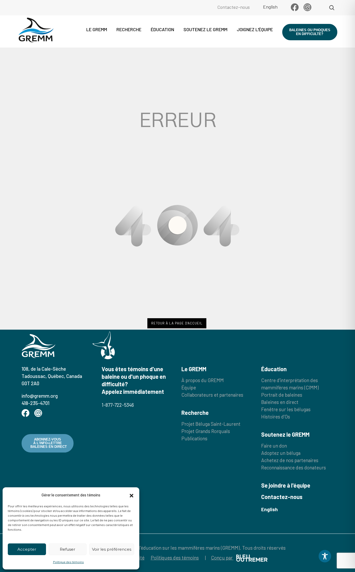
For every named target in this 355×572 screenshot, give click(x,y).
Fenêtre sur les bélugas (286, 409)
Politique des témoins (68, 562)
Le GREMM (96, 29)
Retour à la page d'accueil (176, 323)
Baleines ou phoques (309, 32)
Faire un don (274, 446)
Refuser (67, 549)
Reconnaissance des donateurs (293, 467)
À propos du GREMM (202, 380)
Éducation (162, 29)
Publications (194, 438)
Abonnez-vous (48, 443)
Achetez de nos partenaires (289, 460)
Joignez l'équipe (255, 29)
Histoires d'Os (275, 417)
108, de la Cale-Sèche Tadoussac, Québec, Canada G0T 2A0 (52, 376)
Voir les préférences (111, 549)
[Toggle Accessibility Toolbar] (325, 556)
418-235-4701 (35, 403)
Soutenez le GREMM (205, 29)
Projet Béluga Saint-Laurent (210, 424)
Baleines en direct (279, 402)
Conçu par (222, 558)
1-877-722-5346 (118, 405)
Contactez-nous (233, 7)
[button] (131, 494)
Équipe (188, 387)
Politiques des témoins (175, 558)
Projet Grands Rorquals (205, 431)
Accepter (26, 549)
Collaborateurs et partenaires (212, 395)
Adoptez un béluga (280, 453)
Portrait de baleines (281, 395)
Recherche (128, 29)
